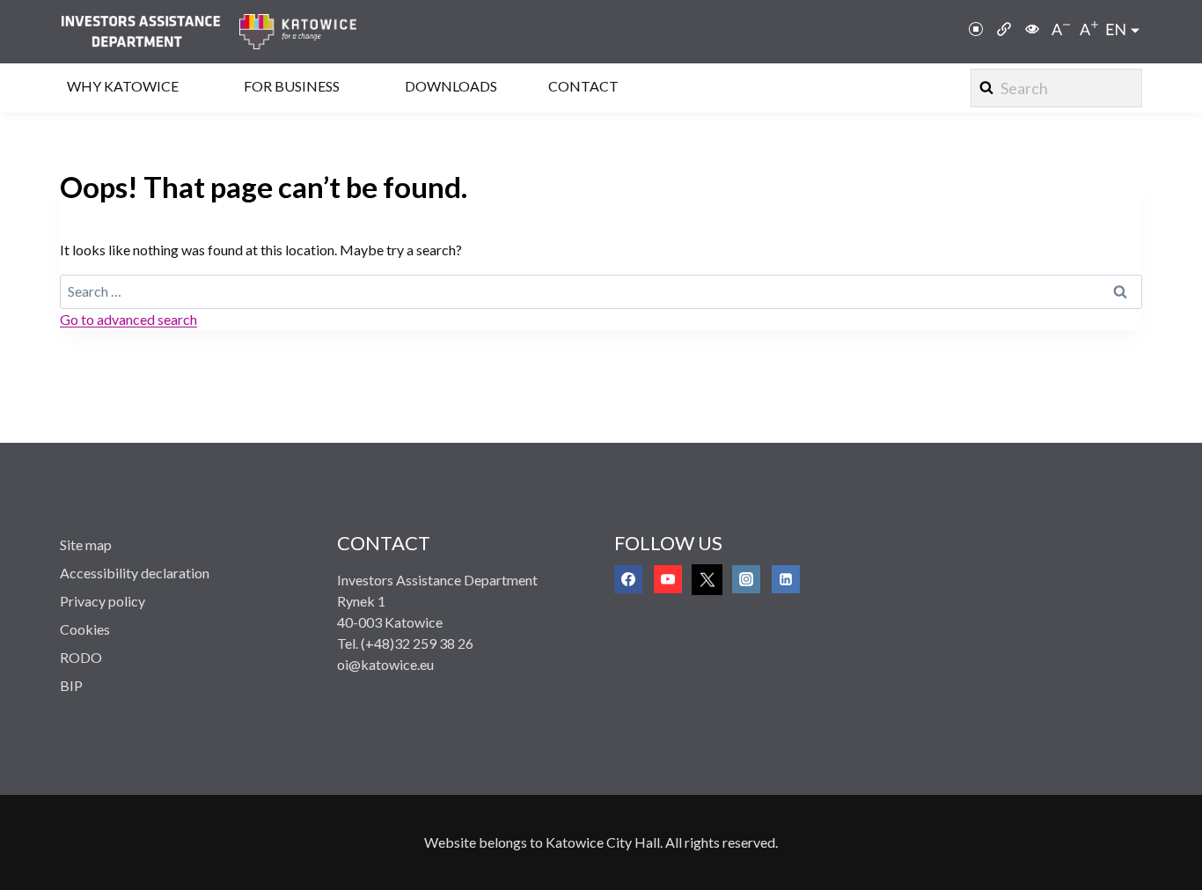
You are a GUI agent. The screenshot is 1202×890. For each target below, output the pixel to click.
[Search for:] (601, 291)
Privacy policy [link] (102, 600)
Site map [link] (86, 544)
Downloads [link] (451, 85)
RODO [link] (81, 657)
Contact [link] (583, 85)
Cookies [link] (85, 629)
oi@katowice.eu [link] (385, 664)
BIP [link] (71, 685)
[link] (149, 31)
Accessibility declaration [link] (134, 572)
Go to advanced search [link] (128, 319)
